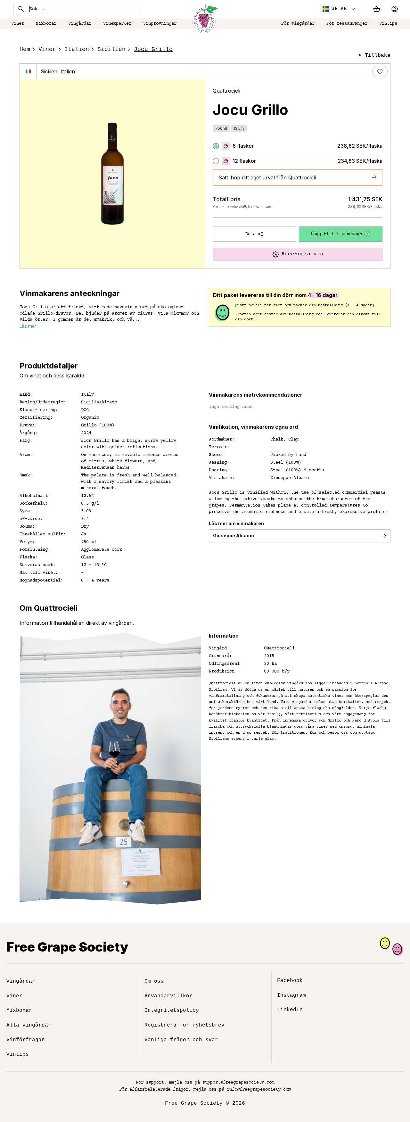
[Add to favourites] (380, 71)
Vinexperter (117, 23)
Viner (17, 23)
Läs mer (28, 326)
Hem (25, 49)
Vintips (388, 23)
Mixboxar (46, 23)
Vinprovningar (159, 23)
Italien (76, 49)
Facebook (290, 981)
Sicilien (111, 49)
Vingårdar (79, 23)
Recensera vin (302, 254)
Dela (250, 234)
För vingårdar (298, 23)
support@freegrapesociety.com (238, 1082)
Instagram (291, 995)
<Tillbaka (374, 55)
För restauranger (346, 23)
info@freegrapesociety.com (259, 1089)
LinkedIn (290, 1010)
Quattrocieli (226, 90)
